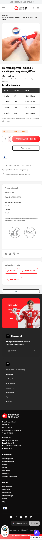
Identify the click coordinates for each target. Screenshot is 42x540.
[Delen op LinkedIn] (14, 253)
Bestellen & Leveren (8, 462)
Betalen (4, 465)
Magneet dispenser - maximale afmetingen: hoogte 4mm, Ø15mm (20, 18)
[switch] (5, 535)
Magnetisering (30, 271)
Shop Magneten (7, 487)
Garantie (4, 468)
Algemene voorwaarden (9, 477)
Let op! (12, 271)
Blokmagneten (9, 374)
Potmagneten (9, 401)
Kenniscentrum (6, 493)
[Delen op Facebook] (6, 253)
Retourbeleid (6, 471)
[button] (3, 8)
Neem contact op (23, 318)
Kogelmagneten (10, 392)
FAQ (11, 318)
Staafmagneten (10, 383)
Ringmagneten (9, 397)
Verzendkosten (15, 79)
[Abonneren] (33, 350)
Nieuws (4, 499)
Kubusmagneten (10, 388)
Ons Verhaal (6, 490)
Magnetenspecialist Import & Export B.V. (17, 530)
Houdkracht (14, 280)
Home (6, 15)
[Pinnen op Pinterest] (10, 253)
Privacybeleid (6, 474)
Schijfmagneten (10, 379)
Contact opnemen (7, 459)
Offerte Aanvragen (8, 496)
